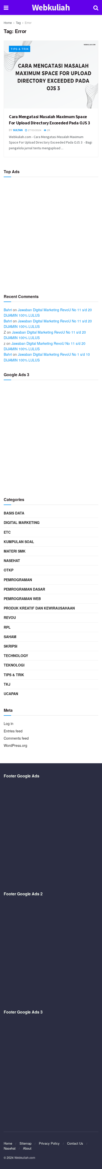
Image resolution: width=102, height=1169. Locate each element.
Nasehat (12, 560)
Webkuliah (51, 7)
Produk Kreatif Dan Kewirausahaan (39, 608)
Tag (18, 22)
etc (7, 532)
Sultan (18, 130)
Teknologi (14, 664)
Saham (10, 636)
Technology (16, 655)
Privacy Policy (49, 1143)
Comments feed (16, 738)
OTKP (8, 569)
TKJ (7, 684)
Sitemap (25, 1143)
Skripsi (10, 646)
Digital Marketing (22, 522)
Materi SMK (15, 551)
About (27, 1148)
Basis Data (14, 512)
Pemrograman (18, 579)
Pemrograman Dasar (24, 589)
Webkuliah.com (24, 1157)
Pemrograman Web (22, 598)
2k (48, 130)
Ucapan (11, 693)
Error (28, 22)
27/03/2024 (34, 130)
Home (8, 22)
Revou (10, 617)
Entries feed (13, 730)
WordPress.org (15, 745)
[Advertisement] (51, 233)
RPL (7, 627)
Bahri (8, 309)
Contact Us (75, 1143)
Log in (8, 723)
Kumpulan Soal (19, 541)
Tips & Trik (20, 49)
